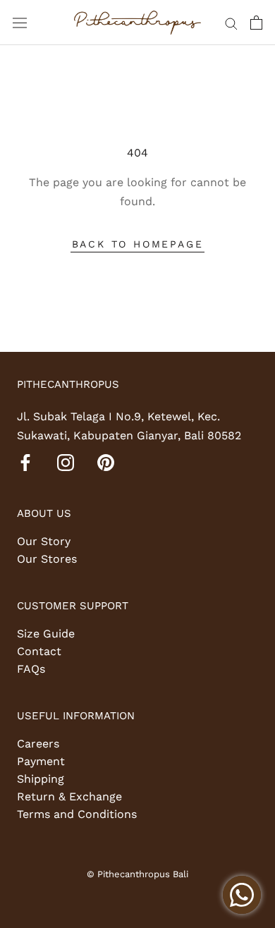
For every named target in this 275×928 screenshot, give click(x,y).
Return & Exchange (69, 796)
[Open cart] (256, 23)
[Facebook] (25, 462)
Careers (38, 743)
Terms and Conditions (77, 814)
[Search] (231, 22)
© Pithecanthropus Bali (137, 874)
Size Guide (46, 633)
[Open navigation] (20, 23)
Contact (39, 651)
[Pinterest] (105, 462)
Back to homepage (138, 244)
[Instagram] (65, 462)
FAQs (31, 668)
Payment (41, 761)
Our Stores (47, 558)
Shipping (40, 778)
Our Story (44, 541)
